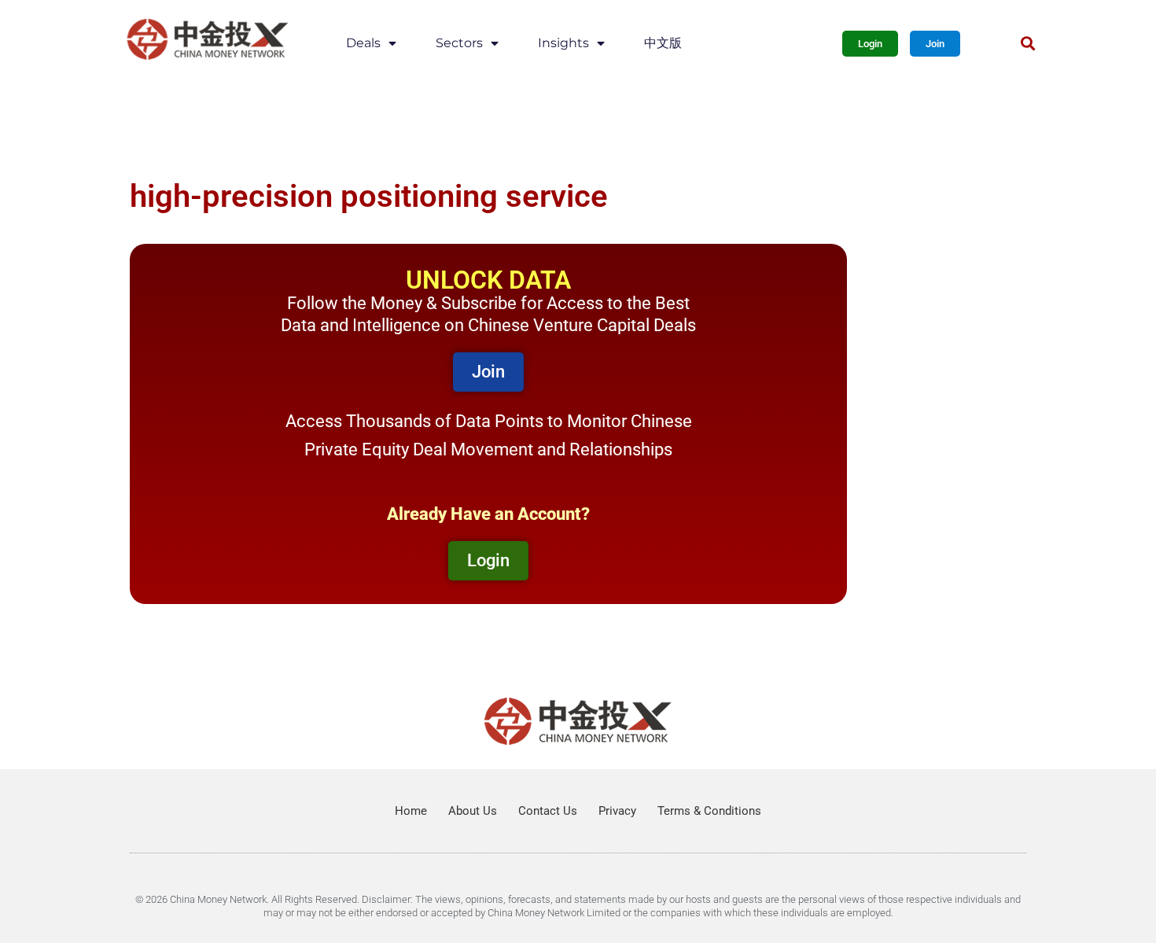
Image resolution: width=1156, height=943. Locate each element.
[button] (1027, 44)
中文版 (663, 42)
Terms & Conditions (709, 811)
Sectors (459, 42)
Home (411, 811)
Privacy (617, 811)
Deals (363, 42)
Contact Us (547, 811)
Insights (563, 42)
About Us (472, 811)
